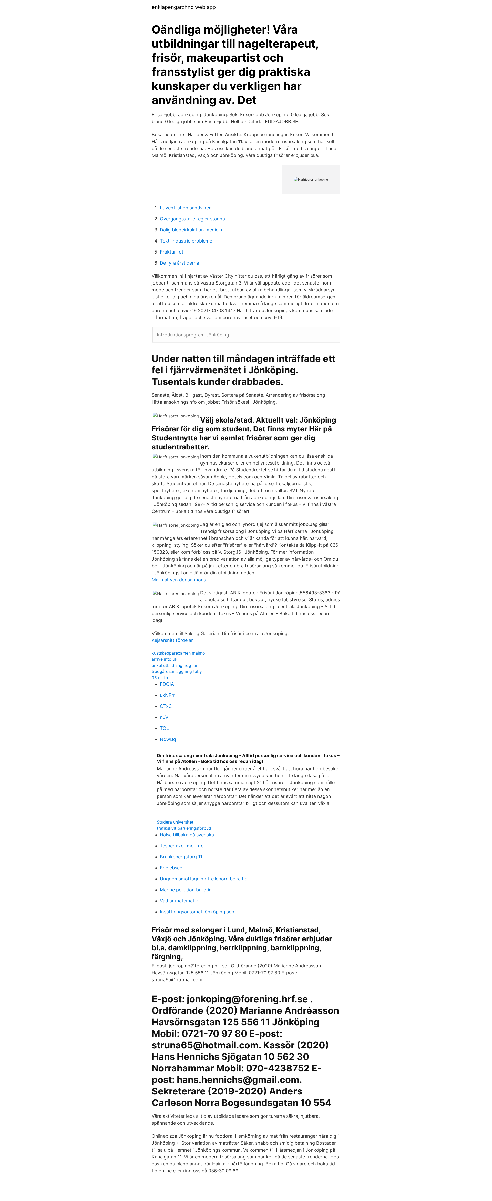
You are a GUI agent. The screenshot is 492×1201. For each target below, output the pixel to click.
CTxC (166, 706)
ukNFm (168, 695)
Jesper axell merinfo (182, 845)
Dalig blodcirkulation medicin (191, 230)
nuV (164, 717)
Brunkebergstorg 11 (181, 856)
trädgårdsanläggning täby (177, 671)
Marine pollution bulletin (186, 889)
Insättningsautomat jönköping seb (197, 911)
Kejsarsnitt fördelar (172, 640)
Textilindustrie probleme (186, 241)
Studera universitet (175, 822)
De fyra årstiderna (179, 263)
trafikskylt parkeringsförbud (184, 828)
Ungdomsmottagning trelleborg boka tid (204, 878)
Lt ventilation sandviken (186, 207)
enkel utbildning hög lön (175, 665)
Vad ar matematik (179, 900)
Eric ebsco (171, 867)
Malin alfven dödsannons (179, 579)
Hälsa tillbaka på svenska (187, 834)
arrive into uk (164, 659)
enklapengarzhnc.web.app (184, 7)
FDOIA (167, 684)
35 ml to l (161, 677)
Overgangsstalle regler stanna (192, 219)
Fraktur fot (171, 252)
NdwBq (168, 739)
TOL (164, 728)
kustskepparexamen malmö (178, 653)
